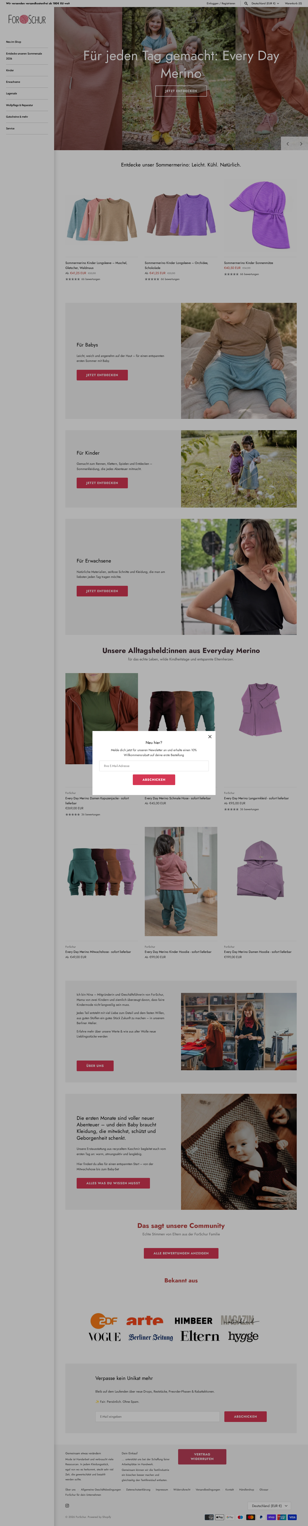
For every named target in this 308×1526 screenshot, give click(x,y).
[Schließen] (210, 737)
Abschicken (154, 779)
